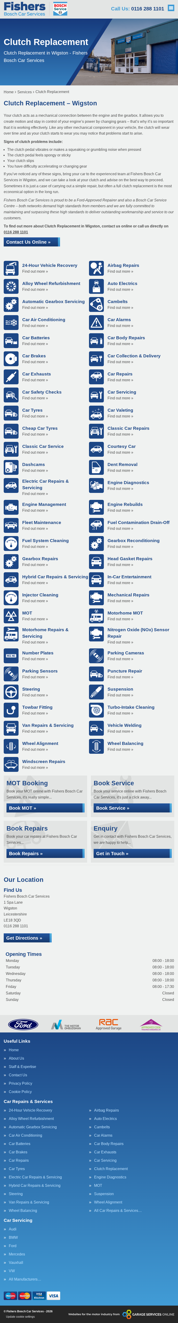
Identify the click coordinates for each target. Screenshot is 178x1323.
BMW (13, 1237)
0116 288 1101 (137, 9)
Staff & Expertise (22, 1067)
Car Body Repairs (109, 1144)
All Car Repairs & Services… (118, 1211)
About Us (16, 1058)
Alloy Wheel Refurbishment (31, 1119)
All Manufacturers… (25, 1279)
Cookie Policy (20, 1092)
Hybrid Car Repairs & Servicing (34, 1185)
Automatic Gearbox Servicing (33, 1127)
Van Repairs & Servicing (29, 1202)
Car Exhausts (105, 1152)
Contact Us (18, 1075)
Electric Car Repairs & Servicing (35, 1177)
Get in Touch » (112, 853)
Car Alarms (103, 1135)
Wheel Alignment (108, 1202)
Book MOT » (22, 808)
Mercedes (17, 1254)
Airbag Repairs (106, 1110)
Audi (12, 1229)
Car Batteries (19, 1144)
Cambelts (102, 1127)
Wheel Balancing (23, 1211)
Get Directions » (24, 938)
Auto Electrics (105, 1119)
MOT (98, 1185)
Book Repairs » (26, 853)
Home (14, 1050)
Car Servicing (105, 1160)
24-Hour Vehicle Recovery (30, 1110)
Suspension (104, 1194)
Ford (12, 1246)
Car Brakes (18, 1152)
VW (12, 1271)
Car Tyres (17, 1169)
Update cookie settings (20, 1316)
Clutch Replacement (111, 1169)
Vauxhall (16, 1263)
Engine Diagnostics (110, 1177)
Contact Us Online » (28, 242)
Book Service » (112, 808)
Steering (16, 1194)
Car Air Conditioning (25, 1135)
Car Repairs (19, 1160)
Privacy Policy (20, 1083)
